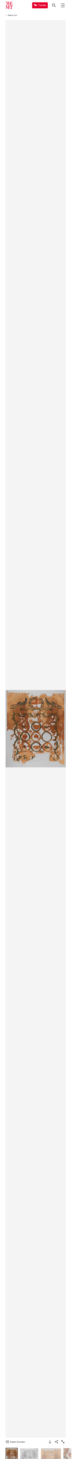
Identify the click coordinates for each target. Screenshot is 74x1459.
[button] (36, 729)
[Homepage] (9, 5)
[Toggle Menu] (63, 5)
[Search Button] (54, 5)
